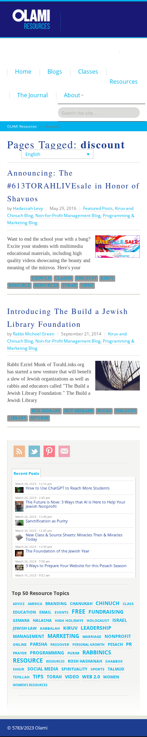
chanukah (81, 603)
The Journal (32, 95)
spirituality (74, 669)
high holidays (69, 620)
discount (86, 278)
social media (42, 669)
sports (98, 669)
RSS (19, 451)
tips (38, 676)
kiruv (107, 278)
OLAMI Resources (22, 126)
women (111, 676)
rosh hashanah (85, 661)
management (28, 636)
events (62, 612)
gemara (21, 620)
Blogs (54, 71)
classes (63, 278)
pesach (115, 644)
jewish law (25, 628)
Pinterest (49, 451)
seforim (39, 418)
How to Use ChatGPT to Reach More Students (68, 488)
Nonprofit (118, 636)
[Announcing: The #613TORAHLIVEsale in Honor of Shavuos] (116, 249)
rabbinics (96, 652)
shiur (18, 669)
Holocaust (98, 620)
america (35, 603)
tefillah (21, 676)
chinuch (41, 278)
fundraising (105, 611)
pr (129, 644)
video (87, 285)
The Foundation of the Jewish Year (57, 551)
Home (23, 71)
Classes (88, 71)
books (104, 411)
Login (110, 51)
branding (56, 603)
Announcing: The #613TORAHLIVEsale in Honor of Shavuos (73, 185)
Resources (124, 81)
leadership (96, 627)
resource (19, 285)
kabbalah (50, 628)
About (72, 95)
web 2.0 (91, 676)
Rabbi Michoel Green (33, 334)
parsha (38, 644)
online (20, 644)
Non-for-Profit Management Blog (68, 215)
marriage (91, 636)
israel (119, 620)
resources (46, 285)
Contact (131, 51)
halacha (42, 620)
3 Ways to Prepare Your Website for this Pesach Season (76, 565)
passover (59, 644)
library (17, 418)
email (45, 612)
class (128, 603)
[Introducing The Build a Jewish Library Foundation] (116, 378)
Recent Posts (26, 473)
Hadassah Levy (28, 208)
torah (69, 285)
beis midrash (46, 411)
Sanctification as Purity (47, 521)
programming (47, 653)
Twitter (34, 451)
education (24, 612)
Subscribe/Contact (64, 451)
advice (19, 603)
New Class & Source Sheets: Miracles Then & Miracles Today (74, 537)
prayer (20, 652)
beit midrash (78, 411)
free (78, 611)
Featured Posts (98, 208)
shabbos (114, 661)
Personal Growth (88, 644)
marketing (63, 635)
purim (73, 652)
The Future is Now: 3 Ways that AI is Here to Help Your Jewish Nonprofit (75, 504)
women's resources (30, 685)
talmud (116, 669)
